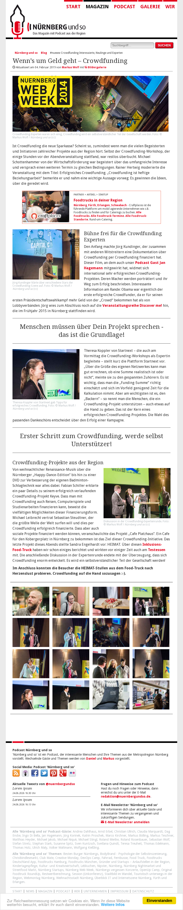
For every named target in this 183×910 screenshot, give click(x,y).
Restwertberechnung (56, 874)
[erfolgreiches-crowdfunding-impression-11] (111, 663)
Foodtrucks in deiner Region (98, 200)
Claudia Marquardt (150, 831)
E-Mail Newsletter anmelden (127, 822)
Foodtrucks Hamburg (52, 862)
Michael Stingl (87, 839)
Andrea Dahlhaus (84, 831)
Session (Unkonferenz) (87, 874)
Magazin (97, 6)
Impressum (119, 891)
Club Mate (47, 858)
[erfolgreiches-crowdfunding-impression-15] (111, 694)
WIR (77, 891)
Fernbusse (121, 858)
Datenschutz (143, 891)
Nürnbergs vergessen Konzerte (117, 870)
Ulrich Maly (39, 847)
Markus (108, 758)
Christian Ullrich (124, 831)
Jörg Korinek (71, 835)
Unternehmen (95, 891)
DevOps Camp (90, 858)
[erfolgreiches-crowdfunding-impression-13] (30, 694)
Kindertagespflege (24, 866)
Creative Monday (67, 858)
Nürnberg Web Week (79, 870)
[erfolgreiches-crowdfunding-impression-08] (151, 632)
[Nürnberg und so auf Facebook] (34, 775)
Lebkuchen (88, 866)
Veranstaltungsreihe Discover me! (132, 305)
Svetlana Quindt (108, 843)
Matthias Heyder (23, 839)
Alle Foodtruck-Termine (107, 216)
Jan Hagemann (52, 835)
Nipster (102, 866)
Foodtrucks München (82, 862)
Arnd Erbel (105, 831)
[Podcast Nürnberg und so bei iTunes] (25, 775)
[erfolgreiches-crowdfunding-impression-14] (70, 694)
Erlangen (103, 205)
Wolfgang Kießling (86, 847)
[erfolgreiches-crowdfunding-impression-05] (30, 632)
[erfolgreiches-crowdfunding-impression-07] (111, 632)
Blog (44, 52)
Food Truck (137, 858)
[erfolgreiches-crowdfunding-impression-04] (151, 601)
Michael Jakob (46, 839)
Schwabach (119, 205)
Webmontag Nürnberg (39, 878)
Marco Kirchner (116, 835)
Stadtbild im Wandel (118, 874)
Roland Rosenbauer (134, 839)
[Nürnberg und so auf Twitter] (44, 775)
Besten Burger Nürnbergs (80, 854)
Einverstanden (159, 900)
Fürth (92, 205)
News (30, 891)
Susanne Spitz (63, 843)
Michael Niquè (67, 839)
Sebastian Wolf (159, 839)
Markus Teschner (161, 835)
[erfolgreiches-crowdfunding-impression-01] (30, 601)
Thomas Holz (21, 847)
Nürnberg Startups (51, 870)
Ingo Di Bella (31, 835)
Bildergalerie (96, 67)
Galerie (150, 6)
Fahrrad (107, 858)
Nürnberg (80, 205)
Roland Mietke (109, 839)
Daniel (91, 758)
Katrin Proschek (93, 835)
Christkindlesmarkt (25, 858)
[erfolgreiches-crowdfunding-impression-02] (70, 601)
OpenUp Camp (150, 870)
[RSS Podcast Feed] (16, 775)
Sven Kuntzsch (85, 843)
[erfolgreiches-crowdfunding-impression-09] (30, 663)
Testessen (156, 550)
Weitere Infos (113, 904)
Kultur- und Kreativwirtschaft (59, 866)
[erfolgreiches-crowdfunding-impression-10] (70, 663)
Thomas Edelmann (156, 843)
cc (53, 137)
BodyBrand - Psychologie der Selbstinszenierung (133, 854)
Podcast (124, 6)
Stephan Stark (42, 843)
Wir (170, 6)
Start (73, 6)
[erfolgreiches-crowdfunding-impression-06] (70, 632)
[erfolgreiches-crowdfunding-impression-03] (111, 601)
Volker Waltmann (60, 847)
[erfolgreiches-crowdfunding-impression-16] (151, 694)
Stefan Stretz (21, 843)
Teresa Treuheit (131, 843)
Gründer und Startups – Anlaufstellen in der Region (134, 862)
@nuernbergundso (60, 784)
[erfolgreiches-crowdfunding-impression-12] (151, 663)
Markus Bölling (138, 835)
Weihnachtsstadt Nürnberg (74, 878)
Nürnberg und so (26, 52)
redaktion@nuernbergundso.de (125, 796)
